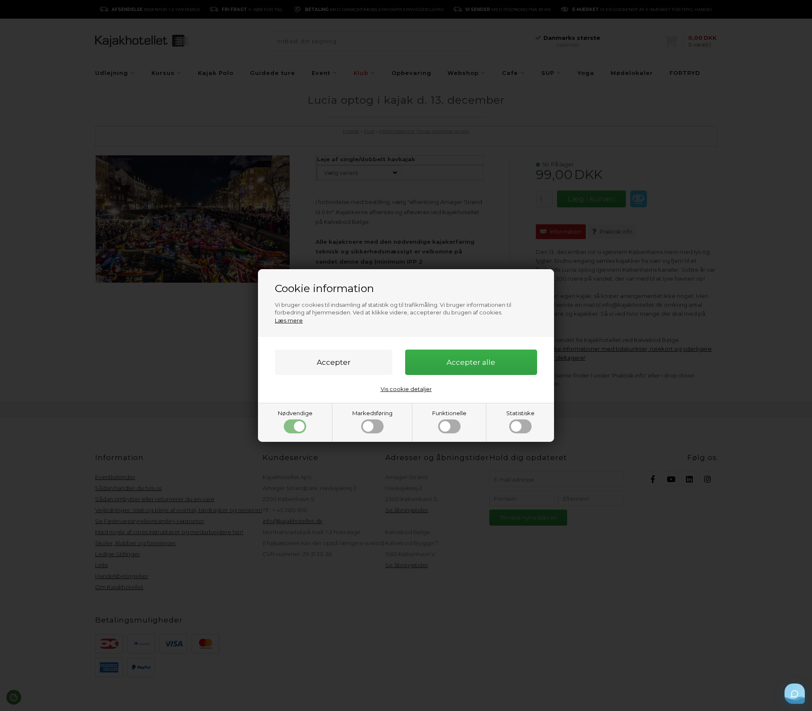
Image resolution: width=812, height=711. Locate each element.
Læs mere (289, 320)
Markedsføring (372, 413)
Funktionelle (449, 413)
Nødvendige (295, 413)
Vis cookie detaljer (406, 389)
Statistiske (520, 413)
